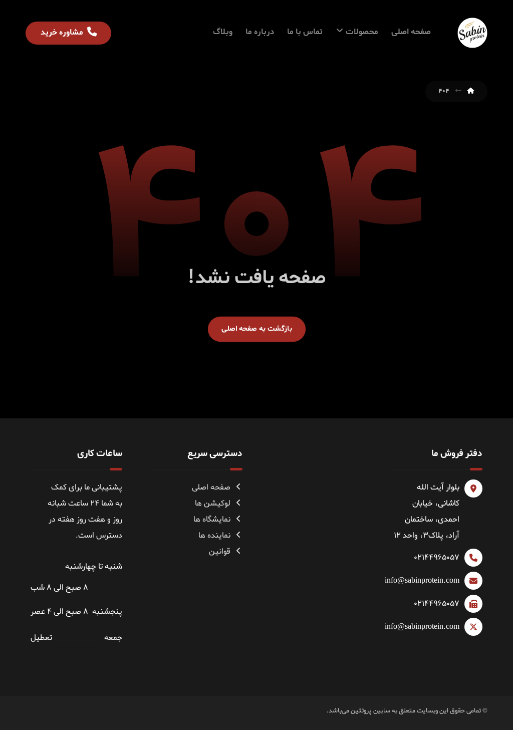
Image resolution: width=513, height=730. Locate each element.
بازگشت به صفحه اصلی (256, 328)
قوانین (219, 552)
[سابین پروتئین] (472, 33)
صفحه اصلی (211, 487)
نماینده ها (214, 536)
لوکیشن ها (212, 504)
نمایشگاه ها (211, 520)
